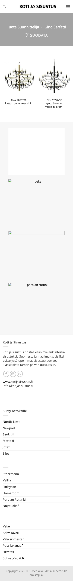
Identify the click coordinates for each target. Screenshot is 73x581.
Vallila (7, 480)
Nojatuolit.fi (11, 506)
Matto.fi (8, 441)
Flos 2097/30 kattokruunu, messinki (18, 101)
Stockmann (11, 474)
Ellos (6, 453)
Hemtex (8, 552)
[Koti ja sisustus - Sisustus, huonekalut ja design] (38, 6)
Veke (6, 526)
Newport (9, 428)
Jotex (6, 447)
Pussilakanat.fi (13, 545)
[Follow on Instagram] (13, 374)
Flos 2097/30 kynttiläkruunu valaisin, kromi (54, 103)
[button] (68, 6)
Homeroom (11, 493)
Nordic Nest (11, 422)
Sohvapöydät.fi (13, 558)
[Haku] (4, 6)
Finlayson (9, 487)
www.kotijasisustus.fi (18, 382)
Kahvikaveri (11, 533)
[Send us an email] (20, 374)
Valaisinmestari (14, 539)
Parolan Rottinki (14, 499)
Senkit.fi (8, 434)
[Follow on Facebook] (6, 374)
